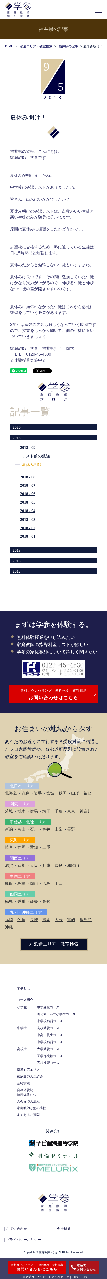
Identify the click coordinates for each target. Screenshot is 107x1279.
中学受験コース (48, 1007)
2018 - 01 (27, 536)
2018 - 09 (27, 447)
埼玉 (46, 811)
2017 (17, 550)
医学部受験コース (50, 1056)
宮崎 (71, 920)
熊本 (46, 920)
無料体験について (30, 1095)
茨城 (9, 811)
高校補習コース (48, 1063)
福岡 (9, 920)
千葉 (59, 811)
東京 (71, 811)
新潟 (9, 829)
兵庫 (46, 865)
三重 (46, 847)
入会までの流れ (28, 1101)
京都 (21, 865)
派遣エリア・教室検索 (36, 46)
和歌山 (73, 865)
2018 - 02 (27, 528)
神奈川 (86, 811)
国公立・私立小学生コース (56, 1014)
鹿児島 (86, 920)
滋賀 (9, 865)
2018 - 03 (27, 519)
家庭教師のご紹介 (30, 1076)
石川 (34, 829)
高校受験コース (48, 1028)
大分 (59, 920)
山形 (75, 793)
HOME (8, 46)
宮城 (50, 793)
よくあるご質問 (28, 1115)
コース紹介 (25, 1000)
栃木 (21, 811)
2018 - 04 (27, 511)
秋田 (63, 793)
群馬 (34, 811)
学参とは (23, 988)
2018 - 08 (27, 477)
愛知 (34, 847)
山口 (59, 884)
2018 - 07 (27, 485)
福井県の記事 (68, 46)
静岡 (21, 847)
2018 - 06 (27, 494)
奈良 (59, 865)
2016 (17, 561)
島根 (21, 884)
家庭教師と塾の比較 (31, 1108)
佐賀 (21, 920)
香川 (21, 901)
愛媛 (34, 901)
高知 (46, 901)
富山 (21, 829)
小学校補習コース (50, 1021)
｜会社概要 (62, 1229)
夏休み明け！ (34, 464)
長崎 (34, 920)
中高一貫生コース (50, 1035)
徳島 (9, 901)
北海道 (11, 793)
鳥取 (9, 884)
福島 (88, 793)
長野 (71, 829)
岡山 (34, 884)
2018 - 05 (27, 502)
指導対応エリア (28, 1070)
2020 (17, 427)
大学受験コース (48, 1049)
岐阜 (9, 847)
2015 (17, 571)
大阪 (34, 865)
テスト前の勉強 (36, 456)
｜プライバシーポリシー (22, 1240)
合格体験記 (25, 1090)
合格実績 (23, 1083)
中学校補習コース (50, 1042)
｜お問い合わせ (15, 1229)
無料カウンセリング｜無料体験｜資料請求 (53, 694)
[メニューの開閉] (98, 9)
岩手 (38, 793)
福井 (46, 829)
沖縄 (9, 927)
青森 (25, 793)
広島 (46, 884)
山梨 (59, 829)
